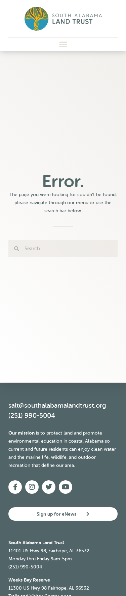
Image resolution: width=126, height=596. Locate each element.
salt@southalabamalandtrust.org (57, 405)
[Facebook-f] (15, 487)
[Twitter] (48, 487)
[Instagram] (32, 487)
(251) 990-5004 (31, 415)
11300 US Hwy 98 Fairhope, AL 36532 (48, 588)
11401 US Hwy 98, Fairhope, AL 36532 (48, 550)
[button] (63, 44)
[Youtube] (65, 487)
